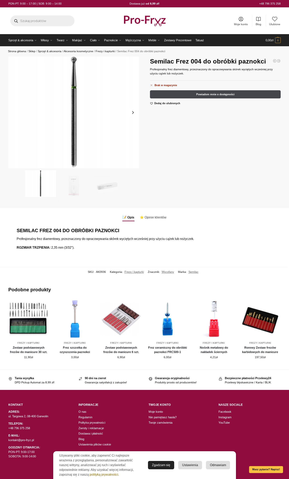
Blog (258, 24)
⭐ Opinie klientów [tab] (153, 217)
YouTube (224, 422)
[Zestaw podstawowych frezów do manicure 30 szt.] (28, 319)
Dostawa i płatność (90, 433)
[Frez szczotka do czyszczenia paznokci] (75, 319)
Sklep (31, 51)
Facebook (224, 411)
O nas (82, 411)
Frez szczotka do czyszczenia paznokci (75, 350)
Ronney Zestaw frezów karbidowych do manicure (260, 350)
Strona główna (17, 51)
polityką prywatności (104, 474)
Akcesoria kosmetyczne (78, 51)
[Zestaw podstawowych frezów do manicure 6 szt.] (121, 319)
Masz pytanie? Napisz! (266, 469)
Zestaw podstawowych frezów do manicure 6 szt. (121, 350)
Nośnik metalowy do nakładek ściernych (214, 350)
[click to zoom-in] (73, 112)
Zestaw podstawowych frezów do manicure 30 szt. (28, 350)
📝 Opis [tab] (128, 217)
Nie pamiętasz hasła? (163, 417)
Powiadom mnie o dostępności (215, 94)
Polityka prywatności (91, 422)
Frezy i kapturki (105, 51)
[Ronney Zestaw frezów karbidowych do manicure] (260, 319)
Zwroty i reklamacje (91, 428)
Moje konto (241, 24)
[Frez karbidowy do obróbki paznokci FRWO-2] (275, 61)
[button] (273, 40)
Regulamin (85, 417)
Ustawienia (190, 465)
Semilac (193, 271)
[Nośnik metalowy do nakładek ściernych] (214, 319)
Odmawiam (218, 465)
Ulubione (274, 24)
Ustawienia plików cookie (94, 444)
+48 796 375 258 (270, 3)
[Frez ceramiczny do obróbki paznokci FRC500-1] (167, 319)
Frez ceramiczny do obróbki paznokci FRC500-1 (167, 350)
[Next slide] (133, 112)
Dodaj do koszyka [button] (28, 365)
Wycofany (168, 271)
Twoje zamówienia (160, 422)
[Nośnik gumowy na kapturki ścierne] (279, 61)
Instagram (225, 417)
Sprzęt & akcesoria (49, 51)
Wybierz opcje (74, 365)
